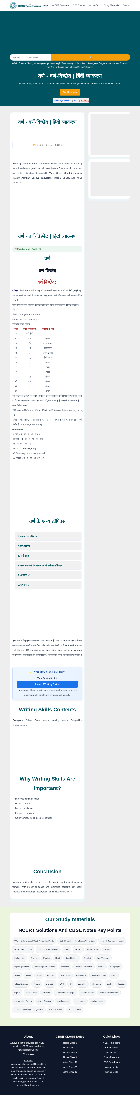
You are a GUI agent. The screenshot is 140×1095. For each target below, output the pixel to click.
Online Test (94, 5)
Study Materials (111, 5)
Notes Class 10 (69, 1062)
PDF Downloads (111, 1062)
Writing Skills (111, 1072)
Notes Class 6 (70, 1043)
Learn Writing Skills (47, 684)
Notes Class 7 (70, 1047)
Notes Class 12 (69, 1072)
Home (45, 5)
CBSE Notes (79, 5)
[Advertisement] (70, 31)
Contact (126, 5)
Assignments (111, 1067)
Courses (28, 1060)
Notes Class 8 (70, 1052)
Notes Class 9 (70, 1057)
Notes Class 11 (70, 1067)
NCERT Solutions (60, 5)
